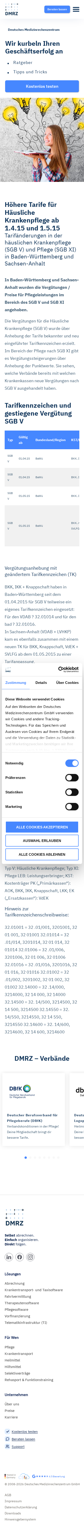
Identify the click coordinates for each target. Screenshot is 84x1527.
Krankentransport (19, 1353)
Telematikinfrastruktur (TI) (26, 1322)
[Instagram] (30, 1257)
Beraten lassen (23, 1439)
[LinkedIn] (9, 1257)
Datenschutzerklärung (21, 1507)
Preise (9, 1410)
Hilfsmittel (13, 1366)
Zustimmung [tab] (15, 682)
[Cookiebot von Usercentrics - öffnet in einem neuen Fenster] (59, 670)
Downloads (13, 1513)
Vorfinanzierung (17, 1316)
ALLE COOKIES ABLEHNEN (42, 854)
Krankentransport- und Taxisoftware (34, 1290)
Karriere (11, 1417)
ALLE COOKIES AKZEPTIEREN (42, 827)
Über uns (12, 1404)
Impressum (13, 1501)
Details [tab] (41, 682)
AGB (8, 1495)
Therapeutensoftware (22, 1303)
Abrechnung (14, 1283)
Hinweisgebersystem (20, 1519)
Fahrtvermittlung (18, 1296)
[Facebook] (19, 1257)
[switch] (72, 777)
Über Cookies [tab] (67, 682)
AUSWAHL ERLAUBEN (42, 841)
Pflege (9, 1347)
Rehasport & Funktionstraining (29, 1380)
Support (18, 1446)
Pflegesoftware (16, 1309)
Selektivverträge (17, 1373)
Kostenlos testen (25, 1431)
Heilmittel (12, 1360)
